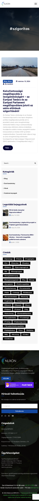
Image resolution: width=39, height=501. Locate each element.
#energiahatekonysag (11, 276)
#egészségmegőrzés (21, 267)
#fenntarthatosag (10, 288)
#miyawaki (18, 305)
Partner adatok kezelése (23, 497)
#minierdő (7, 305)
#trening (7, 322)
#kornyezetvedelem (10, 297)
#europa (31, 280)
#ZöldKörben (8, 339)
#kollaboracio (27, 292)
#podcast (17, 309)
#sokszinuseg (9, 313)
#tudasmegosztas (20, 322)
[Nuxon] (5, 4)
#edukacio (7, 267)
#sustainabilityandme (24, 313)
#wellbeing (29, 330)
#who (6, 334)
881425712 (35, 488)
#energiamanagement (11, 280)
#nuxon (27, 305)
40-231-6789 (29, 485)
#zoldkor (26, 334)
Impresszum (24, 493)
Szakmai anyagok (10, 193)
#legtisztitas (8, 301)
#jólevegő (16, 292)
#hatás (6, 292)
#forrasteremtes (24, 288)
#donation (25, 263)
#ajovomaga (8, 259)
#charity (19, 259)
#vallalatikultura (9, 330)
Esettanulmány (9, 183)
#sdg (26, 309)
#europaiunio (8, 284)
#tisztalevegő (24, 318)
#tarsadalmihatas (10, 318)
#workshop (15, 334)
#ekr (5, 271)
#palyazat (7, 309)
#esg (23, 280)
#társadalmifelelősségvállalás (14, 326)
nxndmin (10, 84)
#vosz (20, 330)
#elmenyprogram (16, 271)
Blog (5, 81)
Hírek (10, 81)
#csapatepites (29, 259)
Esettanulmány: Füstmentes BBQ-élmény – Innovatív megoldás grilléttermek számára (21, 237)
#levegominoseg (22, 301)
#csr (6, 263)
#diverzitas (15, 263)
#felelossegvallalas (22, 284)
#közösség (24, 297)
